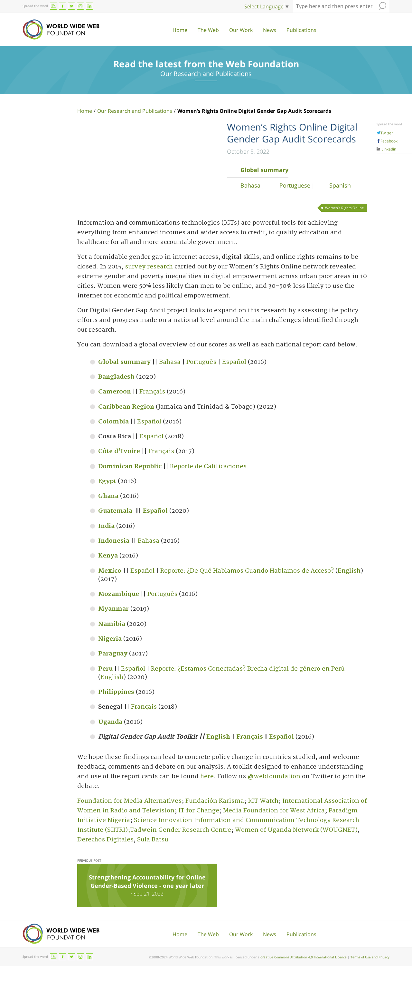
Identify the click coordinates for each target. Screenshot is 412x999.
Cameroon (114, 391)
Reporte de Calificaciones (208, 466)
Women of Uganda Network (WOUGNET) (296, 830)
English (349, 571)
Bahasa (250, 185)
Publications (301, 30)
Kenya (108, 555)
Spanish (340, 185)
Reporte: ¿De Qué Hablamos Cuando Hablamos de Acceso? (247, 571)
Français (152, 391)
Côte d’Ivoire (119, 451)
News (269, 30)
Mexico (109, 571)
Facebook (389, 141)
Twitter (386, 133)
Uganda (110, 722)
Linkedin (388, 149)
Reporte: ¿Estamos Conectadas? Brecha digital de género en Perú (248, 669)
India (106, 526)
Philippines (116, 692)
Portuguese (294, 185)
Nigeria (110, 639)
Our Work (241, 30)
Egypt (107, 481)
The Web (208, 30)
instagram (80, 6)
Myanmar (113, 609)
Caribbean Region (126, 407)
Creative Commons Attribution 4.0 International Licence (303, 957)
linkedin (89, 6)
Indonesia (113, 541)
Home (180, 30)
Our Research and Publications (134, 110)
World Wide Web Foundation (61, 29)
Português (201, 362)
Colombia (113, 421)
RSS (53, 6)
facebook (62, 6)
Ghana (108, 496)
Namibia (111, 624)
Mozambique (118, 594)
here (207, 776)
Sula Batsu (152, 839)
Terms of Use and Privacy (370, 957)
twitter (71, 6)
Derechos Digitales (105, 839)
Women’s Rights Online (344, 207)
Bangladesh (116, 377)
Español (234, 362)
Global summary (264, 170)
